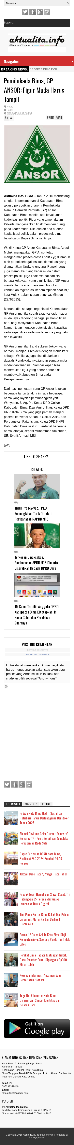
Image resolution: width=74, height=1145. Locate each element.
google (40, 12)
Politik (10, 110)
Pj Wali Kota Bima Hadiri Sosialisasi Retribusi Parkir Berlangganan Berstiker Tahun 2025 (44, 818)
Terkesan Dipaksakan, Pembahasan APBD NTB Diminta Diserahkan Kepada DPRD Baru (36, 562)
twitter (25, 12)
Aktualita (27, 1134)
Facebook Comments (37, 654)
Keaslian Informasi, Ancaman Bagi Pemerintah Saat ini (40, 977)
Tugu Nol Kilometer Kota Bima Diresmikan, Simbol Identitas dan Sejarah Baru (40, 1000)
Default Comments (37, 650)
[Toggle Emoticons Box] (6, 686)
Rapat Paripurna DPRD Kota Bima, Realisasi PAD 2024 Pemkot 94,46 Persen (41, 859)
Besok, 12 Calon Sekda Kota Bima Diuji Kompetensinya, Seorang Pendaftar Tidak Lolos (45, 939)
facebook (32, 12)
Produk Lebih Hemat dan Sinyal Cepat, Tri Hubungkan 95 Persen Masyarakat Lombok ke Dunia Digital (45, 899)
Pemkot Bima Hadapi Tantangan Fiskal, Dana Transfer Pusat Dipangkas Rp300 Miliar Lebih (43, 960)
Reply (10, 106)
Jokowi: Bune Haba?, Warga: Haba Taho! (43, 874)
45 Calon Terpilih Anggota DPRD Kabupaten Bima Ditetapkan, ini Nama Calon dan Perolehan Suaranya (36, 614)
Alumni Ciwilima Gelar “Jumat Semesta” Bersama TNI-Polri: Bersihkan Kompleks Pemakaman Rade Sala (44, 838)
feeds (47, 12)
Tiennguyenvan (37, 1137)
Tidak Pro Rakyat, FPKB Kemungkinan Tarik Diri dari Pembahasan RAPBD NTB (33, 513)
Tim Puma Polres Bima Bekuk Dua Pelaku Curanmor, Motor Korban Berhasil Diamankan (44, 919)
